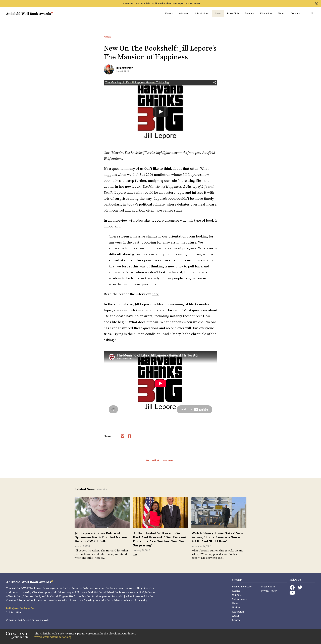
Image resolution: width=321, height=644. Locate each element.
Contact (295, 13)
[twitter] (299, 587)
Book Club (233, 13)
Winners (183, 13)
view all (101, 489)
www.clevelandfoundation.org (52, 637)
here (155, 294)
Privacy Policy (269, 590)
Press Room (268, 586)
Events (169, 13)
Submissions (201, 13)
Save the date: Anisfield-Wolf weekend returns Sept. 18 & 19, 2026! (161, 3)
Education (266, 13)
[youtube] (292, 593)
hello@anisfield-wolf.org (21, 608)
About (281, 13)
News (218, 13)
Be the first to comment (160, 460)
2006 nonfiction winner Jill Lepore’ (173, 175)
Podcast (249, 13)
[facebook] (292, 587)
